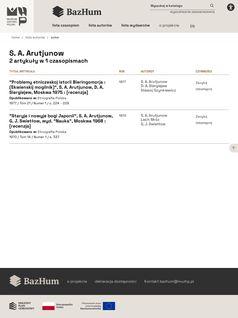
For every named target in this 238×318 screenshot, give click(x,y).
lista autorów (35, 37)
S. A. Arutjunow (154, 82)
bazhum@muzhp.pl (177, 281)
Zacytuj (201, 83)
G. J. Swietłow (153, 124)
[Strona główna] (77, 11)
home (16, 37)
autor (55, 37)
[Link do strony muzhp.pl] (17, 16)
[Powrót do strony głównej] (34, 281)
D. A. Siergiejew (154, 86)
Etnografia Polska (52, 98)
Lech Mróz (150, 120)
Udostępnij (204, 89)
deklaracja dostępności (115, 281)
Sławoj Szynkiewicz (158, 90)
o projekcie (169, 25)
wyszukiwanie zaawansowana (192, 12)
